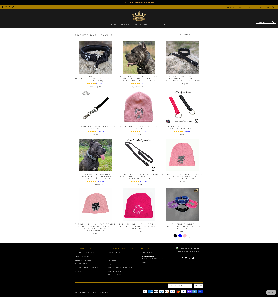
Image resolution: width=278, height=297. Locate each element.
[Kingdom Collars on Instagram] (6, 7)
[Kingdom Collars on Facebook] (2, 7)
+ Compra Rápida (95, 62)
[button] (113, 24)
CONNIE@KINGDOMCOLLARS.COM (151, 258)
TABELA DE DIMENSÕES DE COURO (86, 267)
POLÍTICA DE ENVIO (114, 271)
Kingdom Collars (85, 292)
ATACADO (111, 256)
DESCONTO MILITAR (114, 253)
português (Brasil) (234, 7)
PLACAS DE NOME (81, 264)
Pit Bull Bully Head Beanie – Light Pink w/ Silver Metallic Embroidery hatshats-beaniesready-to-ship (182, 155)
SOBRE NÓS (79, 271)
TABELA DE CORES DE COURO (85, 253)
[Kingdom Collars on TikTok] (13, 7)
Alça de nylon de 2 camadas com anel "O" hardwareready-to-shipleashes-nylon (182, 107)
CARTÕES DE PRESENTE (83, 256)
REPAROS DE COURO (115, 260)
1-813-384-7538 (21, 7)
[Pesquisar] (273, 23)
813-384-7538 (144, 262)
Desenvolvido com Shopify (99, 292)
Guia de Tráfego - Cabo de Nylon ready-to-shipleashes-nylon (95, 107)
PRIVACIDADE (112, 278)
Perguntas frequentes (115, 264)
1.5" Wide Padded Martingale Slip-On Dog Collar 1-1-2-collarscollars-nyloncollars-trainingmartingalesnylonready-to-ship (182, 204)
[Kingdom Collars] (139, 16)
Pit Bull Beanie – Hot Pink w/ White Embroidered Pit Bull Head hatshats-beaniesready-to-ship (139, 204)
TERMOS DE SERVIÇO (115, 275)
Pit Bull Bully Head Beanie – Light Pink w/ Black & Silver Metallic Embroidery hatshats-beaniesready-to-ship (95, 204)
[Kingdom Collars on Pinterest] (9, 7)
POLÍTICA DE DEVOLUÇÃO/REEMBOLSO (121, 267)
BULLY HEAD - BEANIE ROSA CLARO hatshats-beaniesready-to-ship (139, 107)
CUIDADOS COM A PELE (83, 260)
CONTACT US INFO (146, 253)
